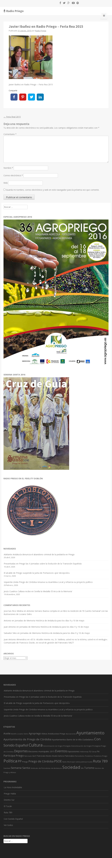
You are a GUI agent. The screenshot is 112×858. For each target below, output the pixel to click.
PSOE (58, 761)
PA (98, 751)
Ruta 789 (100, 761)
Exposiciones (73, 751)
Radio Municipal (68, 762)
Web (6, 182)
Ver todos (8, 825)
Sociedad (71, 767)
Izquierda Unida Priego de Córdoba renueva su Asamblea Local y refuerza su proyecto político (48, 582)
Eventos (61, 751)
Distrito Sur (9, 799)
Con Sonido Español (13, 818)
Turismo (89, 768)
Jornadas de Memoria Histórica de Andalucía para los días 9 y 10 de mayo (49, 620)
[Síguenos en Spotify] (77, 3)
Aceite (7, 733)
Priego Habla (10, 793)
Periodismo (79, 756)
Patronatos (69, 756)
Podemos (89, 756)
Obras (94, 752)
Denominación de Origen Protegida (57, 746)
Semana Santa (20, 768)
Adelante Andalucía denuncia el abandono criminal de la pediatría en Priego (39, 554)
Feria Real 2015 (12, 116)
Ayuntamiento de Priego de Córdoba (27, 739)
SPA (82, 768)
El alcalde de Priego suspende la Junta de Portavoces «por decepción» (37, 573)
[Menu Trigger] (103, 16)
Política (10, 761)
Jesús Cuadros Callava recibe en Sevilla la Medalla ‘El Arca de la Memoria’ (38, 591)
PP (20, 761)
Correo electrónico (13, 175)
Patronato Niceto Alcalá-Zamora (50, 756)
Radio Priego (15, 11)
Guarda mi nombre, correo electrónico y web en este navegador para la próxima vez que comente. (52, 189)
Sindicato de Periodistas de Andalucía (46, 768)
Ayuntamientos (59, 739)
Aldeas (44, 733)
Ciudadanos (88, 739)
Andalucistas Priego (56, 733)
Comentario (10, 134)
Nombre (8, 167)
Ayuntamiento (90, 733)
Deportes (21, 751)
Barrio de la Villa (74, 739)
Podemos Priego (100, 756)
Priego (25, 761)
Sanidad (7, 768)
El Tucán (8, 806)
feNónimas (84, 752)
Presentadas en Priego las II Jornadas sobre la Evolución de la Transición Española (43, 563)
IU (90, 751)
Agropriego (35, 733)
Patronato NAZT (30, 756)
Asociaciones (71, 734)
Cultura (36, 745)
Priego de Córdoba (41, 761)
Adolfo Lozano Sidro (19, 734)
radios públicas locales (83, 762)
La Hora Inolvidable (13, 787)
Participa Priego (14, 755)
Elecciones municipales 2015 (41, 751)
